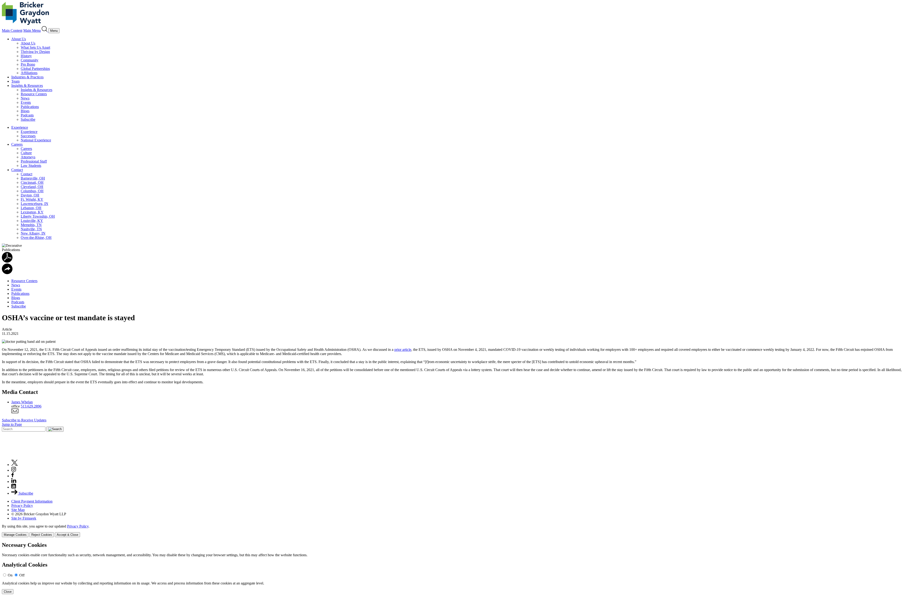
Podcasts (27, 115)
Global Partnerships (35, 69)
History (26, 56)
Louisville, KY (32, 221)
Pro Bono (28, 64)
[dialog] (452, 530)
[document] (452, 568)
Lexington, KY (32, 212)
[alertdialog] (452, 568)
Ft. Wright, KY (32, 199)
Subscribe (28, 119)
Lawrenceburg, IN (34, 204)
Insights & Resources (27, 86)
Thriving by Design (35, 52)
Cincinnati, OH (32, 182)
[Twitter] (14, 465)
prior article (402, 350)
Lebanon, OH (31, 208)
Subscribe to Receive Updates (24, 420)
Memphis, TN (31, 225)
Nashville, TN (31, 229)
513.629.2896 (31, 406)
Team (15, 81)
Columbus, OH (32, 191)
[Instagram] (13, 470)
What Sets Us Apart (35, 47)
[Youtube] (13, 487)
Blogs (25, 111)
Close (8, 591)
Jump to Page (12, 424)
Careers (17, 144)
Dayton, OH (30, 195)
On (10, 575)
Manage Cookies (15, 534)
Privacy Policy (22, 506)
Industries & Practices (27, 77)
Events (26, 102)
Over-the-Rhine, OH (36, 238)
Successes (28, 136)
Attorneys (28, 157)
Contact (17, 170)
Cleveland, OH (32, 187)
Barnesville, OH (33, 178)
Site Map (18, 510)
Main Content (12, 30)
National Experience (36, 140)
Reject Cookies (41, 534)
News (25, 98)
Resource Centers (34, 94)
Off (21, 575)
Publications (30, 107)
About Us (18, 39)
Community (29, 60)
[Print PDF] (7, 261)
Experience (19, 127)
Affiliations (29, 73)
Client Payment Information (31, 501)
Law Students (31, 166)
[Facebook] (12, 476)
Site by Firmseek (23, 518)
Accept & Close (67, 534)
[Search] (45, 30)
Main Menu (32, 30)
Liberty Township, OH (38, 216)
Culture (26, 153)
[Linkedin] (13, 482)
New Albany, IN (33, 233)
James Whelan (22, 402)
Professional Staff (34, 161)
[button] (7, 273)
